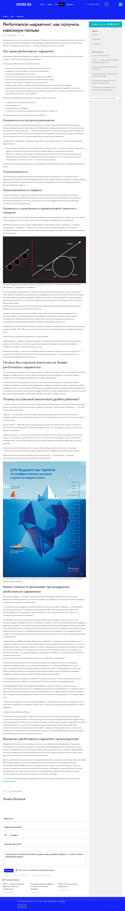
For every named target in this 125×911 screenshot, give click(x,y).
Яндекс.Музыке (9, 781)
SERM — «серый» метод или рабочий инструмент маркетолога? (13, 886)
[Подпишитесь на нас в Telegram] (112, 24)
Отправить (8, 870)
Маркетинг (97, 39)
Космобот (12, 35)
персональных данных (46, 870)
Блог (61, 4)
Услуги (42, 4)
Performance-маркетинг (15, 791)
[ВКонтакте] (115, 24)
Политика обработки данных (42, 875)
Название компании (13, 827)
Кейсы (50, 4)
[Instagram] (118, 24)
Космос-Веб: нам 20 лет (102, 55)
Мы (56, 4)
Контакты (69, 4)
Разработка (97, 44)
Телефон (14, 835)
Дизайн (96, 35)
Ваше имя (8, 819)
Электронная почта (12, 844)
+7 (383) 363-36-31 (93, 4)
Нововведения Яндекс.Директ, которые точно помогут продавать (42, 886)
